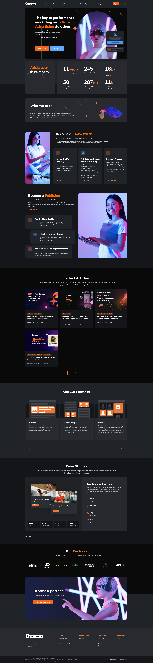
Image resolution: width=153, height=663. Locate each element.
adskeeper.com (51, 504)
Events (80, 643)
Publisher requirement (64, 643)
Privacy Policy (62, 641)
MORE (35, 504)
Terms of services (62, 638)
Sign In (118, 638)
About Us (81, 638)
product (30, 313)
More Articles (75, 373)
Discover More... (61, 180)
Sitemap (60, 648)
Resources (93, 4)
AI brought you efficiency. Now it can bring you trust (41, 359)
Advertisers (47, 4)
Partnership (83, 4)
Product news (67, 313)
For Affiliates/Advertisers (104, 313)
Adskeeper (74, 4)
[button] (27, 449)
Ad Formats (65, 4)
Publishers (56, 4)
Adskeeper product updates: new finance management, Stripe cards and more (75, 319)
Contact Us (82, 641)
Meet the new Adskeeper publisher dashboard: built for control (40, 318)
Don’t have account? (122, 641)
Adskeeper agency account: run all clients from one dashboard (110, 318)
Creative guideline (63, 645)
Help (99, 4)
